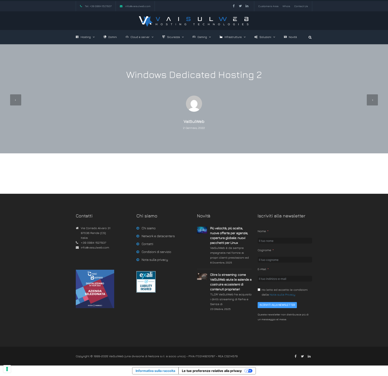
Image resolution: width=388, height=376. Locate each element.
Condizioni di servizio (156, 252)
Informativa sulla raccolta (155, 371)
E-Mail (262, 269)
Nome (262, 231)
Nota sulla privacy (155, 259)
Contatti (147, 244)
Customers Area (268, 6)
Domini (112, 37)
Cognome (264, 250)
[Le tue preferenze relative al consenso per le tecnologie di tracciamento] (7, 369)
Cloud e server (140, 37)
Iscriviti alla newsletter (277, 304)
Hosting (86, 37)
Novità (293, 37)
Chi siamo (149, 228)
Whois (286, 6)
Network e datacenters (158, 236)
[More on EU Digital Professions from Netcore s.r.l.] (146, 291)
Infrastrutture (233, 37)
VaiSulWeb (194, 121)
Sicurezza (173, 37)
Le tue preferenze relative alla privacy (212, 371)
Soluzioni (265, 37)
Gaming (202, 37)
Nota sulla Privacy (282, 294)
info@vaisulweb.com (138, 6)
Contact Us (301, 6)
